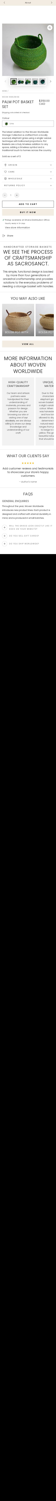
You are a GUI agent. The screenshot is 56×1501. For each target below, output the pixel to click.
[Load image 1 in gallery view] (13, 81)
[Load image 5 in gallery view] (42, 81)
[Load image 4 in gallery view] (35, 81)
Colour (5, 118)
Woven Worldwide (10, 97)
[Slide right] (51, 3)
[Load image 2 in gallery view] (21, 81)
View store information (17, 227)
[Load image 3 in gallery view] (28, 81)
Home (4, 91)
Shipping (6, 112)
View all (28, 344)
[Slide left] (4, 3)
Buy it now (28, 212)
